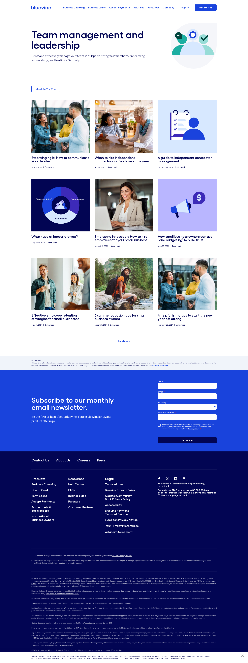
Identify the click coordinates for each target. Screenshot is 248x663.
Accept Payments (119, 7)
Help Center (76, 484)
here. (127, 638)
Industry (163, 402)
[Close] (242, 655)
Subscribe (187, 440)
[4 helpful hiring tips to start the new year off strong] (187, 284)
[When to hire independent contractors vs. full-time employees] (124, 126)
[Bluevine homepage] (41, 7)
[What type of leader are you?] (60, 205)
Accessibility (113, 505)
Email (161, 391)
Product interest (167, 412)
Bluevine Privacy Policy (120, 490)
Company (168, 7)
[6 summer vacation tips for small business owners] (124, 284)
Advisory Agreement (119, 532)
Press (101, 460)
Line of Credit (40, 490)
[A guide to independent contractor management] (187, 126)
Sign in (185, 7)
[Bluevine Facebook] (159, 478)
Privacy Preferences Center (174, 658)
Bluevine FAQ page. (160, 365)
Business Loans (96, 7)
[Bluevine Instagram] (184, 478)
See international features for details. (62, 593)
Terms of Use (114, 484)
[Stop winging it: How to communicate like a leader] (60, 126)
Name (162, 381)
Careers (83, 460)
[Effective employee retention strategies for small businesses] (60, 284)
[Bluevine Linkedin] (175, 478)
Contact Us (40, 460)
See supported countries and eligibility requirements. (143, 591)
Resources (153, 7)
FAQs (71, 490)
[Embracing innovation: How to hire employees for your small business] (124, 205)
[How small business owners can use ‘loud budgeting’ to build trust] (187, 205)
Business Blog (77, 495)
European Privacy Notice (121, 519)
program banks (180, 495)
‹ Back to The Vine (46, 89)
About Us (63, 460)
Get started (205, 7)
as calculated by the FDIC (122, 556)
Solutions (138, 7)
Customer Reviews (80, 507)
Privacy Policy (193, 429)
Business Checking (74, 7)
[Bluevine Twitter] (167, 478)
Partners (74, 501)
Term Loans (39, 495)
